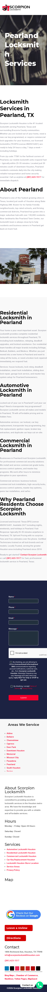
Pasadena (11, 761)
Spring (10, 771)
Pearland (11, 764)
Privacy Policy (27, 688)
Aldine (10, 733)
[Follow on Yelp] (33, 968)
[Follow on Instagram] (17, 968)
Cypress (10, 744)
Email (12, 618)
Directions (14, 938)
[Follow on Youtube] (22, 968)
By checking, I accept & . (25, 687)
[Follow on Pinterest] (28, 968)
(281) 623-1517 (34, 177)
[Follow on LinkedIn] (7, 968)
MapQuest (32, 979)
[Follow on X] (12, 968)
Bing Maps (9, 975)
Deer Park (11, 747)
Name (12, 597)
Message (13, 629)
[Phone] (39, 985)
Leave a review (17, 928)
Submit (23, 697)
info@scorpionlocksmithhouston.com (22, 955)
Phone (12, 607)
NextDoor (9, 979)
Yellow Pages (20, 979)
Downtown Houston (16, 750)
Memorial (11, 754)
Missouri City (13, 757)
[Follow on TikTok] (38, 968)
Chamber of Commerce (27, 975)
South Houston (13, 768)
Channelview (12, 740)
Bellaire (10, 737)
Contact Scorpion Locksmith (33, 555)
